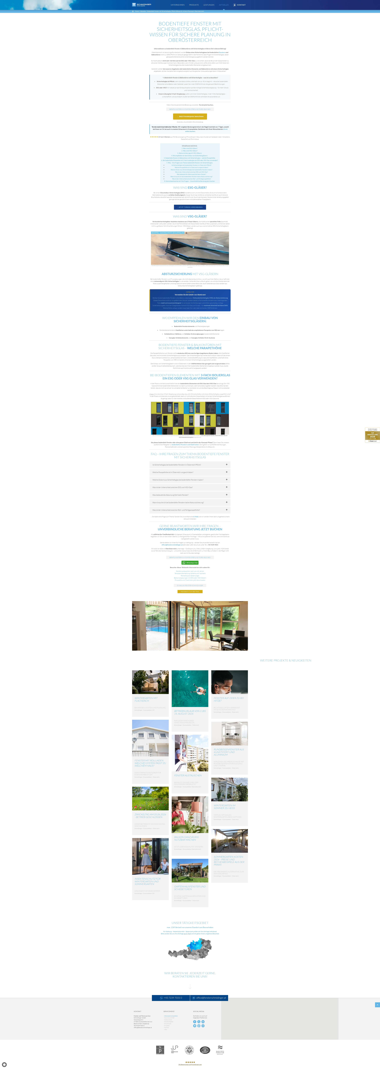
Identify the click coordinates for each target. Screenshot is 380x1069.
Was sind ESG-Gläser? (190, 148)
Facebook (194, 1021)
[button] (4, 1064)
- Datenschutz (167, 1020)
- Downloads (167, 1023)
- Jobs (165, 1029)
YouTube (194, 1025)
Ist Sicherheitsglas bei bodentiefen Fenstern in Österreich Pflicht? (191, 165)
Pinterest (198, 1025)
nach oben (377, 1004)
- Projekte (166, 1025)
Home (137, 11)
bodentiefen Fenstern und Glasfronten (185, 445)
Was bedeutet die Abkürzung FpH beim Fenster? (191, 174)
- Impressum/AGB (168, 1018)
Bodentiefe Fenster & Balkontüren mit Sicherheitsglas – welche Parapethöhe (190, 158)
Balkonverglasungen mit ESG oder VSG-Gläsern (190, 578)
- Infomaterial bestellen (170, 1016)
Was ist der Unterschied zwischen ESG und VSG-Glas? (191, 172)
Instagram (203, 1025)
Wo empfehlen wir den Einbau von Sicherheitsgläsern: (190, 155)
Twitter (198, 1021)
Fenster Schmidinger (141, 5)
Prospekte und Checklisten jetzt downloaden (190, 580)
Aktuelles (143, 11)
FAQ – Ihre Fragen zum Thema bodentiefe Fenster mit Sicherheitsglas (190, 163)
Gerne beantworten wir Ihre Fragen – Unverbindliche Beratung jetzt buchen (190, 181)
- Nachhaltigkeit (168, 1021)
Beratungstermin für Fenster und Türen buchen (190, 109)
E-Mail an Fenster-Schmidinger (190, 585)
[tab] (190, 464)
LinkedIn (203, 1021)
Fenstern (222, 52)
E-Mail (196, 517)
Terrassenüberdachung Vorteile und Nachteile (190, 573)
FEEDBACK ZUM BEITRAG (190, 592)
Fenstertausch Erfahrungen (190, 576)
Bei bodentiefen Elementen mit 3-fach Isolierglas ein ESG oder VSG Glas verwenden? (190, 160)
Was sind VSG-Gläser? (190, 151)
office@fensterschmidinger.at (172, 545)
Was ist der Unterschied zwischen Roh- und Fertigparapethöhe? (191, 179)
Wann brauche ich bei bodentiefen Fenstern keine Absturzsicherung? (191, 176)
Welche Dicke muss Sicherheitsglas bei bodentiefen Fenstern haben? (191, 170)
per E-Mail (187, 934)
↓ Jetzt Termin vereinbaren (190, 207)
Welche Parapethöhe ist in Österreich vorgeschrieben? (191, 167)
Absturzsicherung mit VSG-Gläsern (190, 153)
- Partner (166, 1027)
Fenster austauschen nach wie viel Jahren (190, 571)
